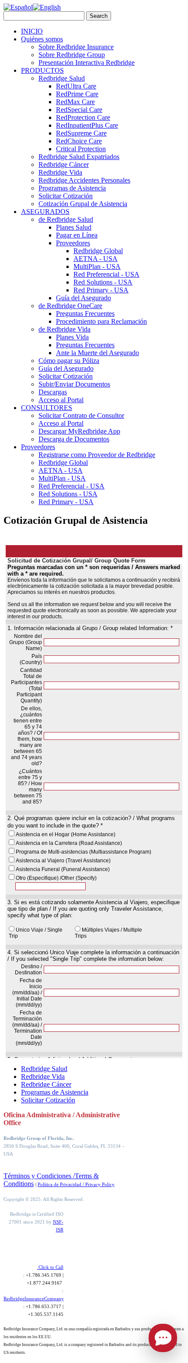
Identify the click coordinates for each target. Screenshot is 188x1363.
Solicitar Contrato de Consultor (81, 415)
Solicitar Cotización (65, 196)
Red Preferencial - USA (106, 274)
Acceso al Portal (61, 399)
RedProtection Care (83, 117)
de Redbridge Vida (64, 329)
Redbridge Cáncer (63, 164)
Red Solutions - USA (102, 282)
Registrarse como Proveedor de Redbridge (96, 454)
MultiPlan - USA (97, 266)
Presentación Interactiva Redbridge (86, 62)
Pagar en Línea (76, 235)
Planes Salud (73, 227)
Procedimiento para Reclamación (101, 321)
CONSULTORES (46, 407)
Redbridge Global (98, 250)
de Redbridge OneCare (70, 305)
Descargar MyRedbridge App (79, 431)
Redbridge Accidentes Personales (84, 180)
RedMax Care (75, 101)
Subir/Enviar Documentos (74, 384)
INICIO (32, 31)
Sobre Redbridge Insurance (76, 47)
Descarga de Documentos (73, 439)
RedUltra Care (76, 86)
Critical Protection (81, 149)
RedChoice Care (79, 141)
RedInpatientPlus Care (87, 125)
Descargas (52, 392)
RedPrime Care (77, 94)
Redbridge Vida (60, 172)
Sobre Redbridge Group (71, 54)
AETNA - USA (95, 258)
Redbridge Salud (61, 78)
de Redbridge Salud (65, 219)
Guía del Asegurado (83, 298)
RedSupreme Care (81, 133)
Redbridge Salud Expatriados (78, 156)
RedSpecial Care (79, 109)
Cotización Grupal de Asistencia (82, 203)
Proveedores (73, 243)
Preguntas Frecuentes (85, 313)
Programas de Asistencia (72, 188)
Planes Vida (72, 337)
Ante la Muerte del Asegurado (97, 352)
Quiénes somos (42, 39)
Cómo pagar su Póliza (68, 360)
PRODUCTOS (42, 70)
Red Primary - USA (101, 290)
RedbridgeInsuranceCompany (33, 1298)
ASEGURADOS (45, 211)
